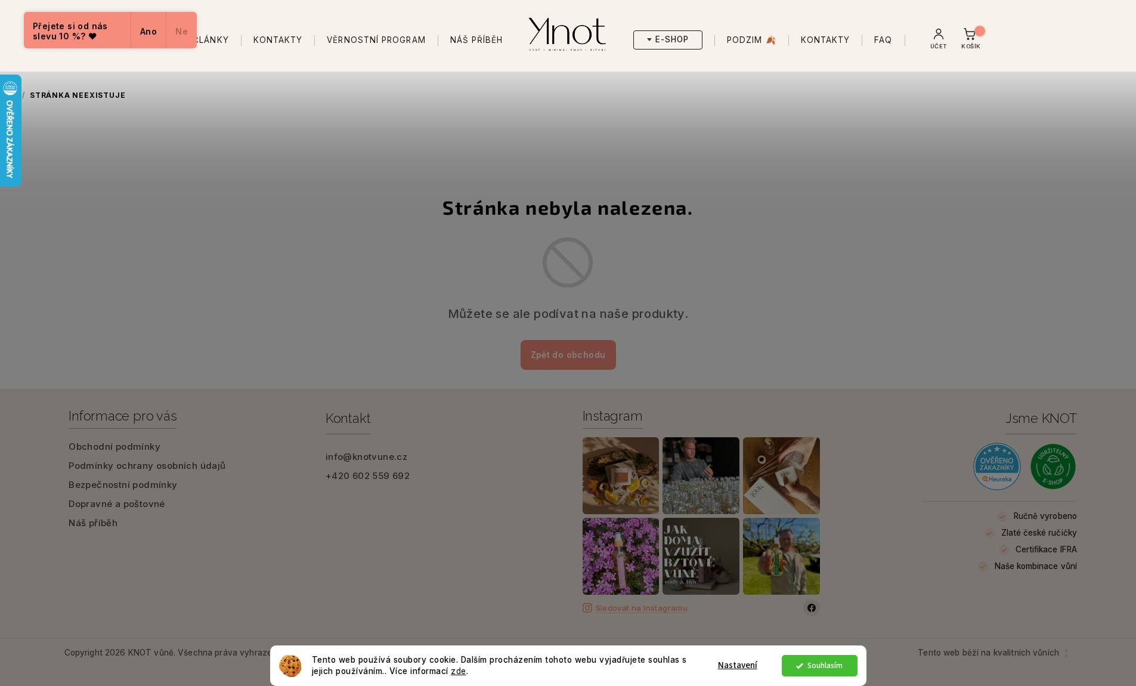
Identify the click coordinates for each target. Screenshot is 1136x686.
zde (458, 671)
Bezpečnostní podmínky (123, 484)
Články (210, 40)
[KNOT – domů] (568, 31)
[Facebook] (811, 608)
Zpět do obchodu (568, 355)
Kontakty (278, 40)
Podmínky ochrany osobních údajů (147, 465)
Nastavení (737, 665)
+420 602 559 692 (368, 475)
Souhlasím (825, 665)
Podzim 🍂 (751, 40)
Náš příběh (476, 40)
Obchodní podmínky (114, 446)
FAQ (883, 40)
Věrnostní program (376, 40)
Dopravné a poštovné (117, 503)
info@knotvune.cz (366, 456)
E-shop (672, 39)
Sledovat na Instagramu (642, 608)
